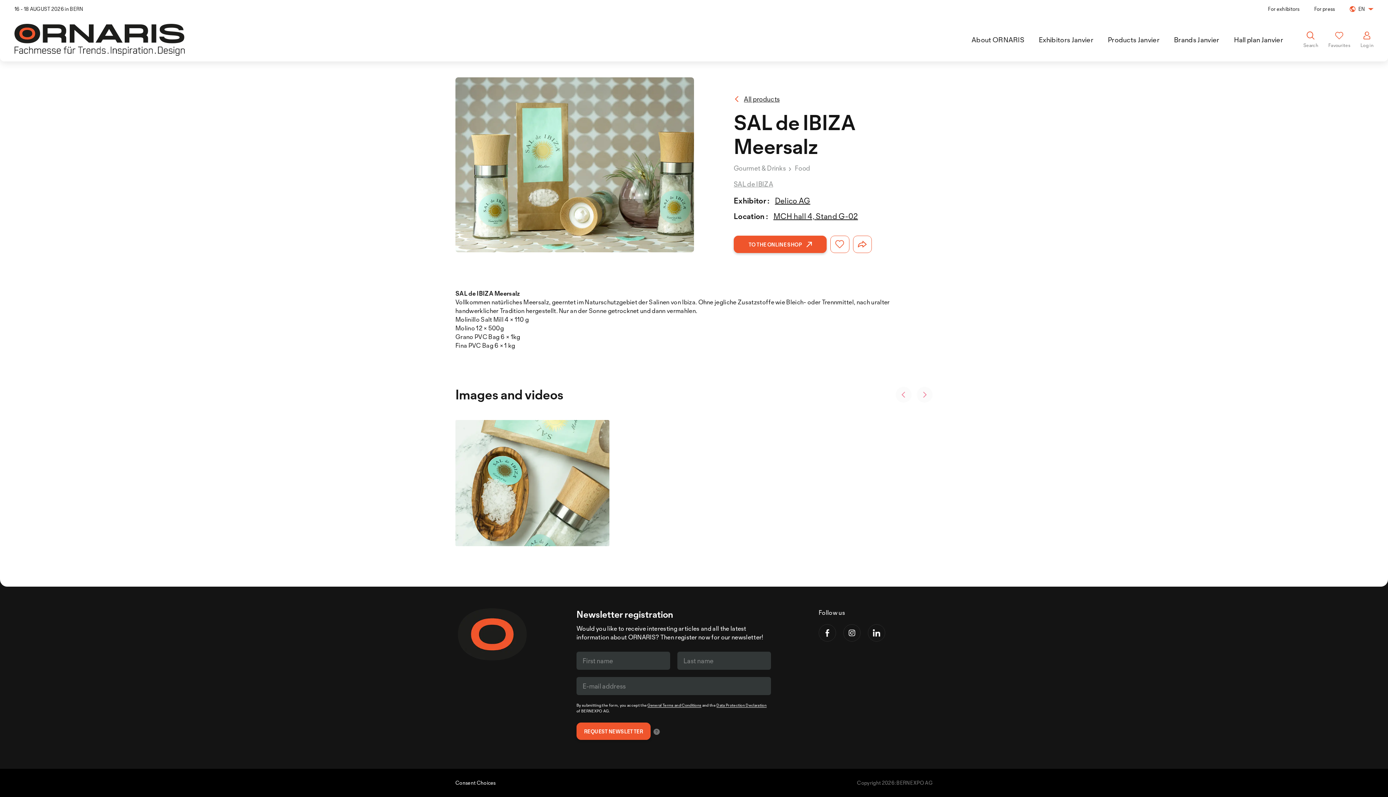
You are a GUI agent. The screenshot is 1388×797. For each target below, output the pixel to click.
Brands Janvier (1196, 39)
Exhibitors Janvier (1066, 39)
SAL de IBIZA (753, 184)
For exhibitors (1283, 9)
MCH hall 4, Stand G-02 (816, 216)
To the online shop (775, 244)
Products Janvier (1134, 39)
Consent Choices (475, 783)
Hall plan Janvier (1258, 39)
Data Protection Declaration (741, 705)
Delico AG (792, 200)
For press (1324, 9)
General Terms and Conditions (674, 705)
